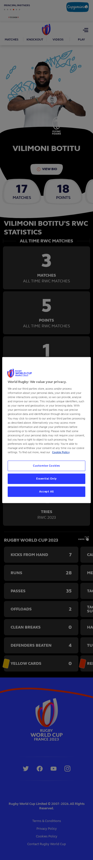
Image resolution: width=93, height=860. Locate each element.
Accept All (46, 491)
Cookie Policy (61, 452)
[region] (46, 430)
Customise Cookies (46, 465)
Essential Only (46, 478)
